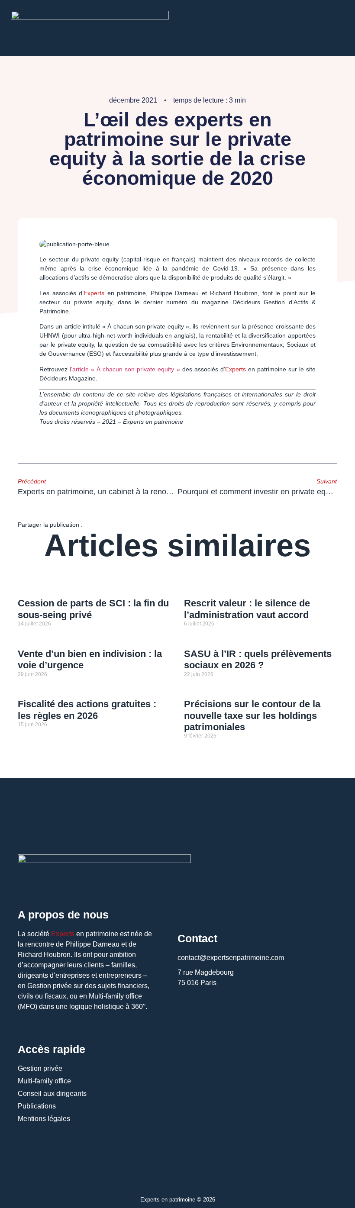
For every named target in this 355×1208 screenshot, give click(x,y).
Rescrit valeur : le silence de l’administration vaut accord (247, 609)
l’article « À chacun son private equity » (125, 369)
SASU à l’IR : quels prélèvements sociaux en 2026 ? (258, 659)
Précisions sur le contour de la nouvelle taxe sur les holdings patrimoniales (252, 715)
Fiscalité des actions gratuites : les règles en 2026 (87, 710)
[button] (96, 524)
